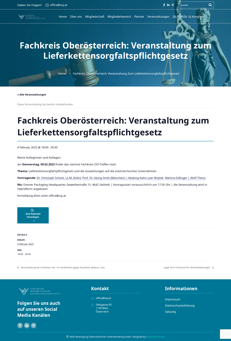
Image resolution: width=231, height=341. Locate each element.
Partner (139, 16)
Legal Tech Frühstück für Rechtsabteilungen (187, 267)
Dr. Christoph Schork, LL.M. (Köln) (59, 178)
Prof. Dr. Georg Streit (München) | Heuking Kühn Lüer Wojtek (122, 178)
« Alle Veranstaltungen (31, 94)
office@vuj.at (58, 5)
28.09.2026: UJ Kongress (188, 16)
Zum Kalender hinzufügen (33, 215)
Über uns (76, 16)
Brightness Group (155, 336)
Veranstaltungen (158, 16)
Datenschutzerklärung (180, 305)
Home (63, 16)
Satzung (170, 311)
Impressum (172, 299)
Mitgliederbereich (119, 16)
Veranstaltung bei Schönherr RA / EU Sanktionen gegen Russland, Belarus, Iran (62, 267)
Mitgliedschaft (94, 16)
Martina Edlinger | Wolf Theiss (185, 178)
